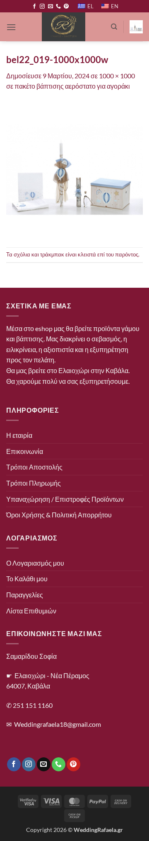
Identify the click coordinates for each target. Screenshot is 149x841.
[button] (11, 27)
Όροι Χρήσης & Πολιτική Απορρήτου (59, 515)
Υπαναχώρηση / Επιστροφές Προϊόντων (65, 499)
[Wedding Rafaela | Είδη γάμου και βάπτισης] (63, 26)
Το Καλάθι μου (27, 579)
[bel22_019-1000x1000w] (74, 168)
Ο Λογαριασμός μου (35, 563)
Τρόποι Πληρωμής (33, 483)
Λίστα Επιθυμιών (31, 611)
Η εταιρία (19, 435)
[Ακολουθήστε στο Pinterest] (66, 6)
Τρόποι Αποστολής (34, 467)
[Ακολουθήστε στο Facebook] (34, 6)
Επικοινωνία (24, 451)
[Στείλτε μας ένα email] (50, 6)
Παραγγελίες (24, 595)
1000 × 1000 (117, 76)
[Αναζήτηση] (114, 27)
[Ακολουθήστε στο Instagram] (42, 6)
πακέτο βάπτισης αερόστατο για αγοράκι (72, 86)
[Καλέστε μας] (58, 6)
